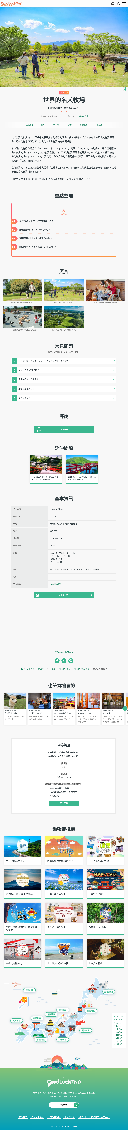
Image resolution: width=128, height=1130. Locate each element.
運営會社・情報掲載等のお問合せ (94, 1117)
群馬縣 (53, 669)
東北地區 (91, 1011)
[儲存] (124, 89)
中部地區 (62, 1039)
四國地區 (41, 1039)
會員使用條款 (54, 1117)
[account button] (118, 3)
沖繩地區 (29, 990)
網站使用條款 (38, 1117)
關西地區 (51, 1014)
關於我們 (23, 1117)
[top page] (22, 669)
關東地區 (42, 669)
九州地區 (16, 1020)
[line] (70, 660)
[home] (11, 4)
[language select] (113, 4)
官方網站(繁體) (56, 584)
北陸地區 (62, 1010)
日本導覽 (30, 669)
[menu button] (124, 4)
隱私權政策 (69, 1117)
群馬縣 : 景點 (64, 669)
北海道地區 (109, 992)
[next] (124, 708)
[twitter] (64, 660)
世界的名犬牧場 (82, 116)
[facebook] (57, 660)
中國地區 (37, 1018)
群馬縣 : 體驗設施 (82, 669)
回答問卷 (64, 803)
